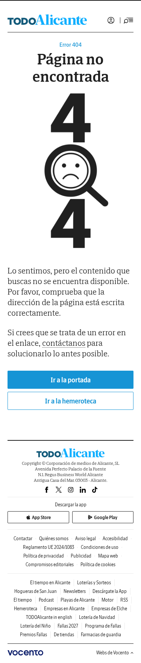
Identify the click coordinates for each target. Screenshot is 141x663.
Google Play (105, 517)
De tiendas (64, 634)
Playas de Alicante (78, 600)
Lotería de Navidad (97, 617)
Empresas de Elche (109, 608)
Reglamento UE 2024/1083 (48, 547)
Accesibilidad (115, 538)
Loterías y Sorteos (94, 582)
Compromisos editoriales (50, 564)
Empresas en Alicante (64, 608)
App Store (41, 517)
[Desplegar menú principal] (128, 20)
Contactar (23, 538)
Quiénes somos (53, 538)
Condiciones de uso (99, 547)
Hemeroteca (25, 608)
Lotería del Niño (35, 626)
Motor (108, 600)
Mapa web (108, 556)
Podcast (46, 600)
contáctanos (63, 343)
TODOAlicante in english (49, 617)
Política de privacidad (43, 556)
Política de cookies (97, 564)
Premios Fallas (33, 634)
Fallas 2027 (68, 626)
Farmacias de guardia (101, 634)
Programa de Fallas (103, 626)
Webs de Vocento (112, 652)
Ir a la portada (71, 380)
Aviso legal (85, 538)
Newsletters (75, 591)
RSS (124, 600)
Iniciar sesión (110, 20)
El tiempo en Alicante (50, 582)
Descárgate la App (109, 591)
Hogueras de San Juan (35, 591)
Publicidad (81, 556)
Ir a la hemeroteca (70, 401)
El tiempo (23, 600)
